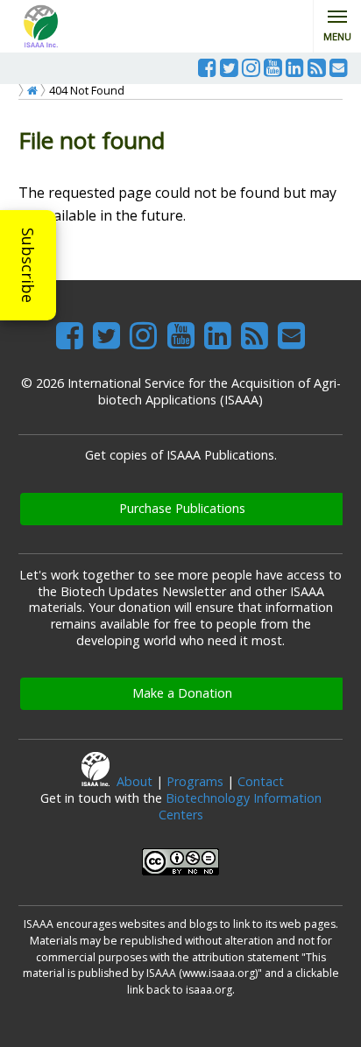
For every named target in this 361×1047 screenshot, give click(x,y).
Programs (194, 781)
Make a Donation (182, 693)
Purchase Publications (182, 508)
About (134, 781)
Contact (260, 781)
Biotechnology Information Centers (240, 806)
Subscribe (28, 265)
